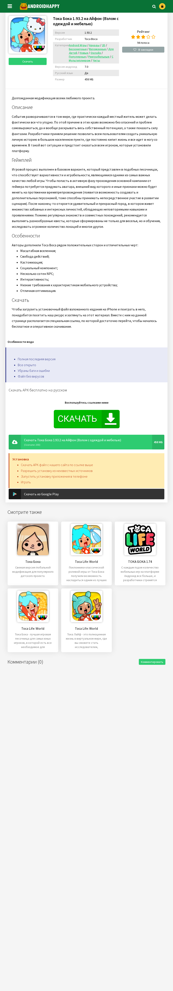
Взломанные (97, 49)
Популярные (77, 56)
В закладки (145, 50)
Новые (84, 53)
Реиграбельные (98, 56)
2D (103, 45)
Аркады (94, 45)
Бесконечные (78, 49)
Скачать (27, 61)
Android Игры (78, 45)
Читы (96, 60)
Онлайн (96, 53)
